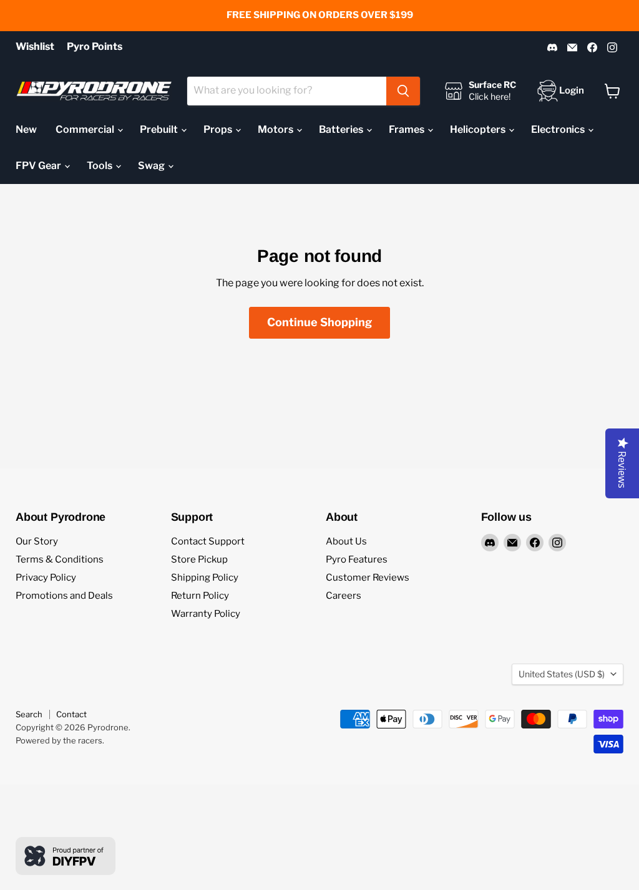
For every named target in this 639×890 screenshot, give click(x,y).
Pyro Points (94, 46)
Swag (152, 166)
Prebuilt (160, 129)
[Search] (403, 91)
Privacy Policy (46, 577)
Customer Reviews (367, 577)
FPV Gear (39, 166)
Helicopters (478, 129)
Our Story (37, 541)
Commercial (86, 129)
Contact (71, 714)
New (26, 129)
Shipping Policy (204, 577)
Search (29, 714)
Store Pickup (199, 559)
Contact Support (208, 541)
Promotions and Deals (64, 595)
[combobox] (286, 91)
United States (562, 674)
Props (218, 129)
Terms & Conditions (60, 559)
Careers (343, 595)
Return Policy (200, 595)
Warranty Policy (205, 613)
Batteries (342, 129)
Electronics (559, 129)
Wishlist (35, 46)
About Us (346, 541)
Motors (276, 129)
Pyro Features (357, 559)
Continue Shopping (319, 322)
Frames (407, 129)
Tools (100, 166)
